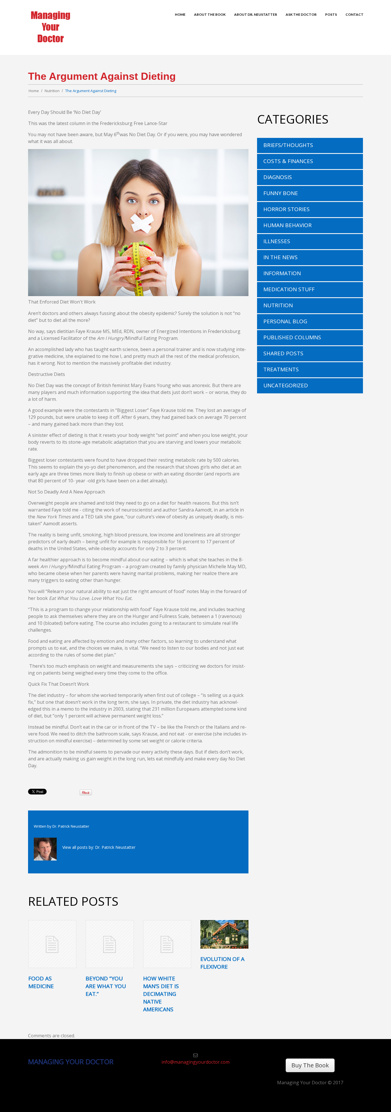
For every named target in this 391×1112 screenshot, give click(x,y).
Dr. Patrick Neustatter (70, 826)
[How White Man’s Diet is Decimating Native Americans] (167, 944)
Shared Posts (283, 353)
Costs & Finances (288, 161)
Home (34, 90)
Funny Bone (280, 193)
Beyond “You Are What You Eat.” (106, 986)
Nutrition (52, 90)
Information (282, 273)
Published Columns (292, 337)
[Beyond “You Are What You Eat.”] (110, 944)
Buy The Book (310, 1065)
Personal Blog (285, 321)
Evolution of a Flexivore (222, 962)
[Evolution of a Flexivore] (224, 934)
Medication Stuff (289, 289)
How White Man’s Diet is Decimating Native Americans (161, 994)
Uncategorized (285, 385)
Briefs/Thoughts (288, 145)
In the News (280, 257)
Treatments (281, 369)
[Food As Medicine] (52, 944)
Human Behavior (287, 225)
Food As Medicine (41, 982)
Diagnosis (277, 177)
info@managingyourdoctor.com (195, 1062)
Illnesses (276, 241)
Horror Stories (286, 209)
